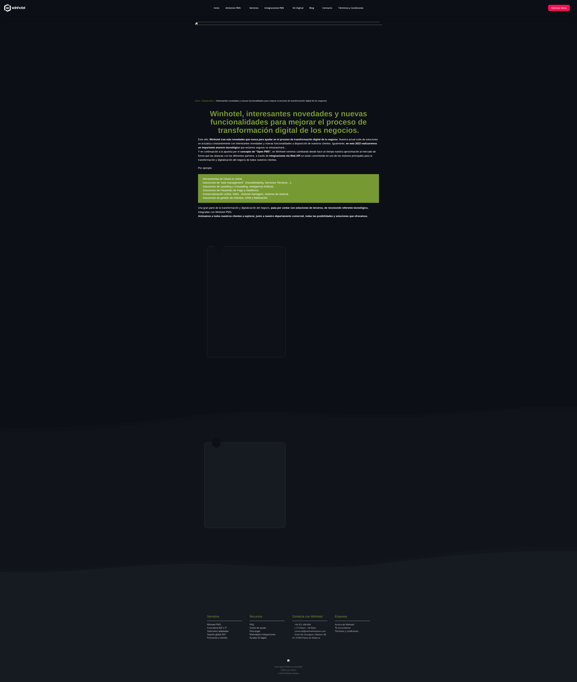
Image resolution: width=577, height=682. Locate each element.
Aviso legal (279, 667)
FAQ (252, 624)
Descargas (255, 631)
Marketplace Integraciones (263, 634)
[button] (225, 344)
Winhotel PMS (214, 624)
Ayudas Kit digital (258, 637)
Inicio (197, 101)
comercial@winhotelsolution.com (310, 631)
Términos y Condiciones (350, 7)
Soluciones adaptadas (218, 631)
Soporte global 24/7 (216, 634)
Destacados (208, 101)
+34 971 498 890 (303, 624)
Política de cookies (288, 670)
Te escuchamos (343, 628)
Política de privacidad (293, 667)
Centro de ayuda (258, 628)
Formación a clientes (217, 637)
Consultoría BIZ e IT (217, 628)
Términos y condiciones (346, 631)
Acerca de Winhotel (344, 624)
